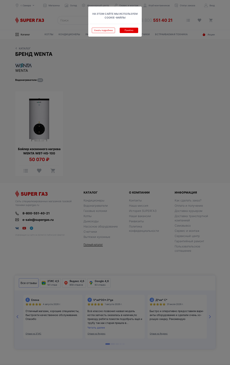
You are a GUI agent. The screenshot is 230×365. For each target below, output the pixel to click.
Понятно (129, 30)
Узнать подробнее (103, 30)
